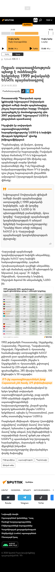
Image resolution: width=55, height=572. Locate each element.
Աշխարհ (27, 490)
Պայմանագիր (41, 460)
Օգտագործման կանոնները (14, 518)
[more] (50, 244)
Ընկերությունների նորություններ (16, 525)
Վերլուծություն (42, 490)
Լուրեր (4, 490)
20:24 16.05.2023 (9, 85)
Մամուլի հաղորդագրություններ (16, 521)
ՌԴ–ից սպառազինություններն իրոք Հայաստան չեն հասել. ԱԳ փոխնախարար (26, 381)
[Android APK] (10, 545)
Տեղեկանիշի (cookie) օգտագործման (18, 533)
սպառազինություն (25, 460)
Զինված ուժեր (8, 465)
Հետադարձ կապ (9, 537)
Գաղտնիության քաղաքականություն (18, 529)
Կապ (31, 518)
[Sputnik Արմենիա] (8, 21)
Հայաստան (15, 490)
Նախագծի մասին (9, 514)
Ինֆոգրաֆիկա (9, 460)
